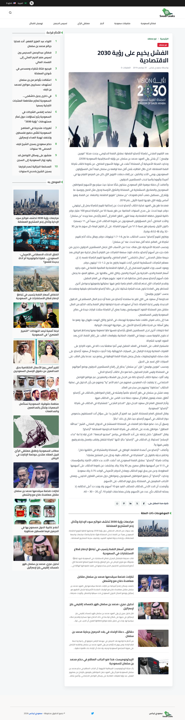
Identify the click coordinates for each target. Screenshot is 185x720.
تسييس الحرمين (60, 23)
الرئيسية (164, 38)
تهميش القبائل (36, 23)
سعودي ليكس (35, 713)
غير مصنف (152, 38)
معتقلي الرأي (83, 23)
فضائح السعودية (148, 23)
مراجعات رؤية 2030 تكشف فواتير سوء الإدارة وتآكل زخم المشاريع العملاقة (102, 524)
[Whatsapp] (117, 503)
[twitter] (32, 3)
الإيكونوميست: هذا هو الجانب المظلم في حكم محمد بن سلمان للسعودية (102, 661)
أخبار (102, 23)
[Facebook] (143, 503)
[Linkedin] (130, 503)
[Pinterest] (123, 503)
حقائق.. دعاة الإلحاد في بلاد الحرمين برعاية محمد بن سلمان (103, 634)
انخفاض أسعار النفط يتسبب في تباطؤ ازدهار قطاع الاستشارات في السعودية (104, 551)
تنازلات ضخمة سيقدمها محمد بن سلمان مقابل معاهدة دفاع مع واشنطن (105, 579)
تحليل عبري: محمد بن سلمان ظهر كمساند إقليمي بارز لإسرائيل (102, 606)
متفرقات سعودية (122, 23)
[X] (137, 503)
